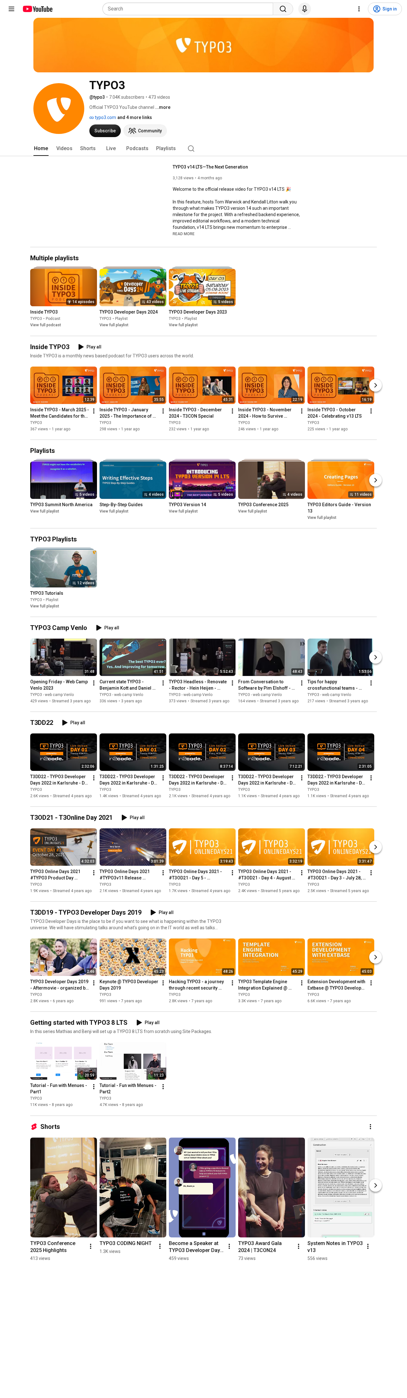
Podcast (53, 319)
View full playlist (114, 325)
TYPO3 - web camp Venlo (52, 694)
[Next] (375, 385)
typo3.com (105, 117)
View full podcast (45, 325)
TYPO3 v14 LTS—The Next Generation (210, 166)
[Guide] (11, 9)
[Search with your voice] (304, 9)
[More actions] (93, 411)
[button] (184, 233)
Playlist (121, 319)
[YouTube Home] (37, 9)
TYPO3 (36, 319)
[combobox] (190, 9)
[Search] (283, 9)
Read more (184, 234)
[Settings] (359, 9)
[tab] (41, 148)
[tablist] (203, 148)
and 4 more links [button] (134, 117)
